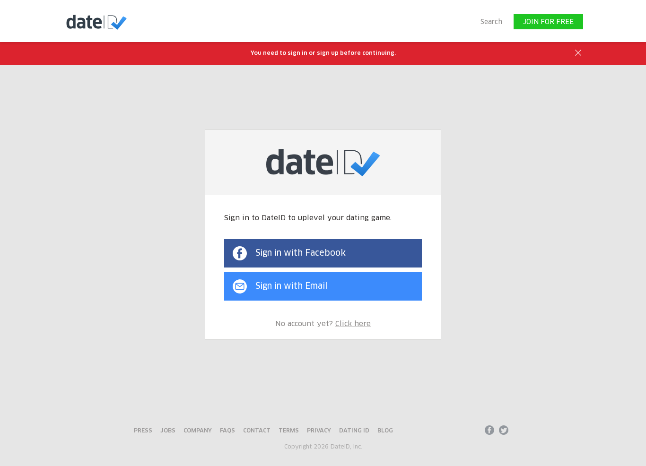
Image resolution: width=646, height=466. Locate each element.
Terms (289, 431)
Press (143, 431)
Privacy (319, 431)
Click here (353, 324)
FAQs (227, 431)
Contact (257, 431)
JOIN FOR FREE (548, 22)
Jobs (167, 431)
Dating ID (354, 431)
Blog (385, 431)
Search (491, 22)
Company (197, 431)
